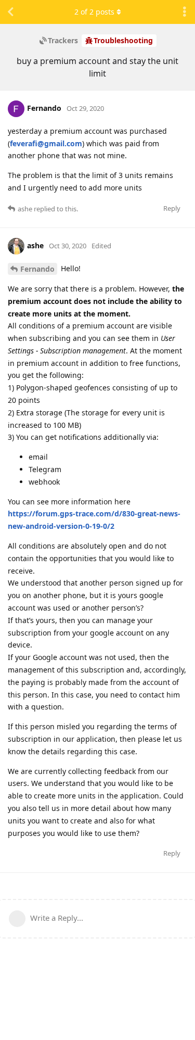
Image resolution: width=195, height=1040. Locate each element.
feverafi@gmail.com (46, 143)
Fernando (37, 269)
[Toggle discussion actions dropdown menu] (184, 12)
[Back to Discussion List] (10, 12)
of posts (94, 12)
